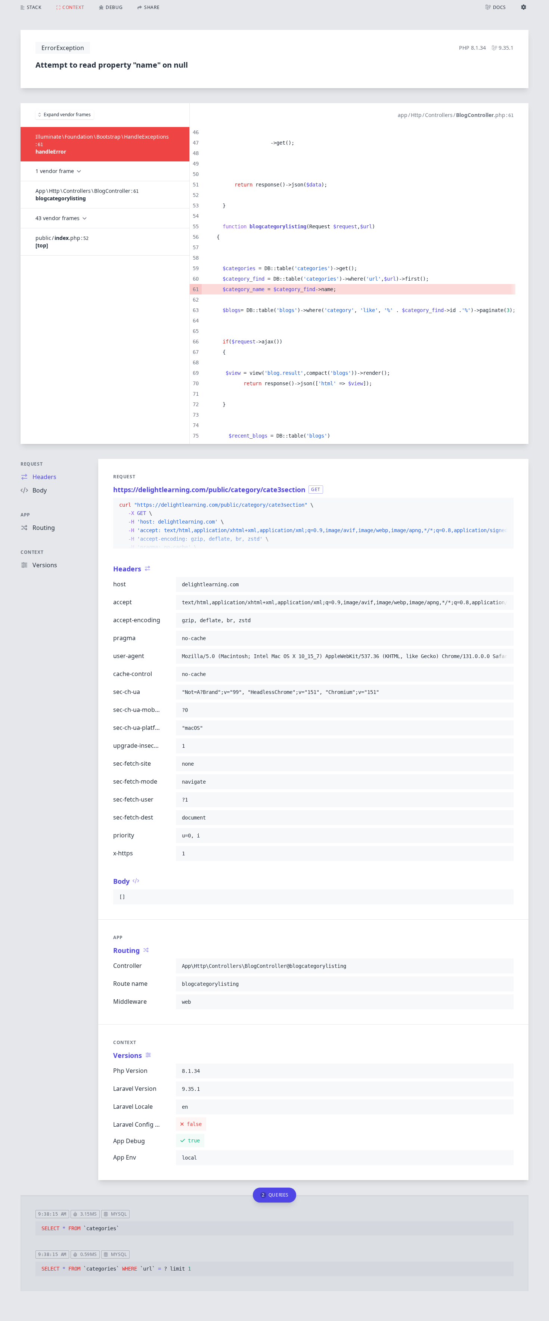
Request (32, 464)
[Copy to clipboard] (504, 505)
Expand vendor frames (67, 114)
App (25, 515)
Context (32, 552)
